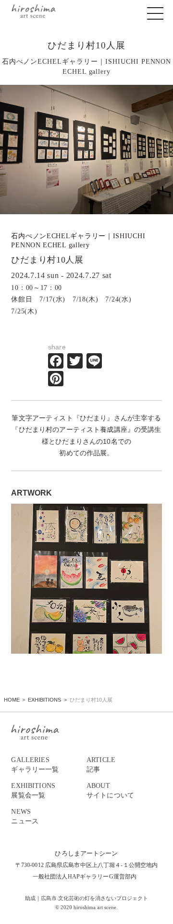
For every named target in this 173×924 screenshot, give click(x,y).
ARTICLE (100, 765)
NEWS (24, 816)
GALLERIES (35, 765)
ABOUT (110, 790)
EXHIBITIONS (33, 790)
